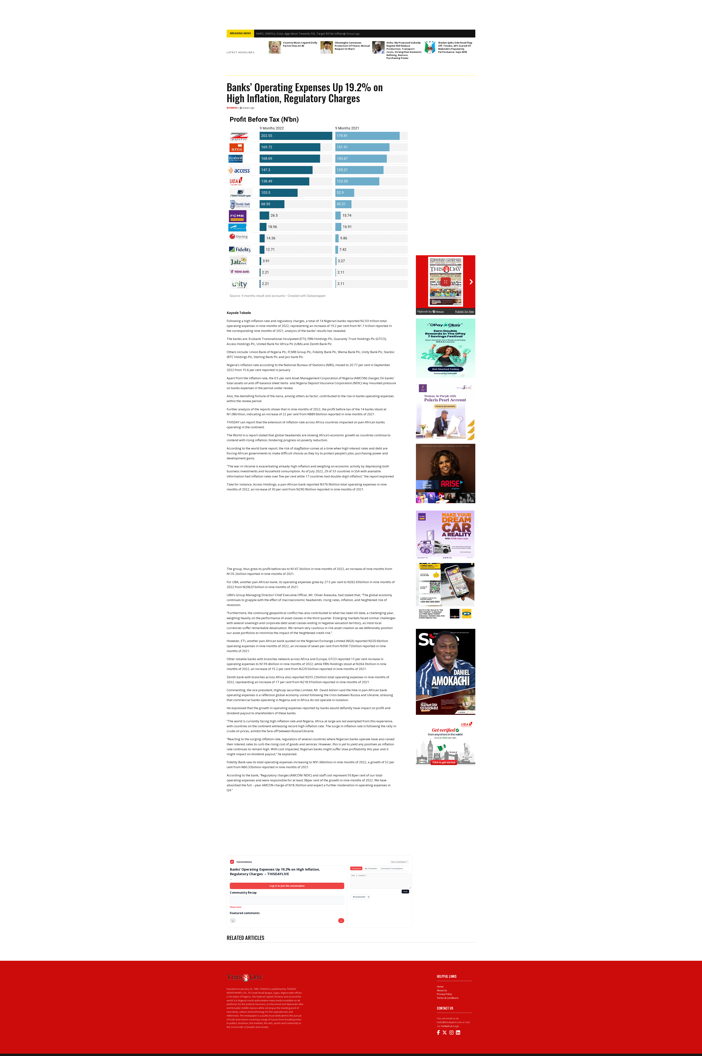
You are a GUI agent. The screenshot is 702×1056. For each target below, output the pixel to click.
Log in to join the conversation (287, 885)
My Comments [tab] (371, 868)
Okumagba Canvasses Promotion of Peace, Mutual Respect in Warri (352, 45)
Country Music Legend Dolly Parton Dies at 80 (285, 33)
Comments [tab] (356, 868)
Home (440, 986)
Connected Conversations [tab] (392, 868)
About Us (442, 990)
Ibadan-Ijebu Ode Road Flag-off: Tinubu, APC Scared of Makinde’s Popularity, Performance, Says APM (455, 47)
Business (232, 107)
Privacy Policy (444, 994)
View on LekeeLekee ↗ (399, 862)
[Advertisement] (319, 826)
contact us (447, 1026)
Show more (235, 907)
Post (405, 892)
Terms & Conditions (447, 997)
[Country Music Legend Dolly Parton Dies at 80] (275, 47)
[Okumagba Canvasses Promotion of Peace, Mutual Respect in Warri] (326, 47)
